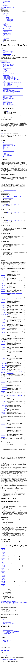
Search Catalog (4, 11)
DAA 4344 (4, 408)
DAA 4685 (3, 410)
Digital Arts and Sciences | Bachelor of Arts (12, 82)
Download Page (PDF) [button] (5, 655)
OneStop (5, 642)
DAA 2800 (3, 285)
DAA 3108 (4, 362)
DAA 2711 (3, 310)
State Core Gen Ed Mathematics (7, 333)
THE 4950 (3, 393)
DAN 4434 (3, 369)
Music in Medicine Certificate (9, 92)
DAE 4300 (3, 412)
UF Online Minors (9, 20)
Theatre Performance (7, 102)
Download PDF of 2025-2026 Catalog (8, 659)
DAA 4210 (4, 406)
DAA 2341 (20, 196)
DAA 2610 (3, 307)
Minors (7, 17)
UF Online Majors (9, 19)
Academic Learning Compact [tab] (9, 156)
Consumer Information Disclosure (10, 619)
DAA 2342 (20, 212)
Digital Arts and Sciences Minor (9, 78)
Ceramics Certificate (7, 72)
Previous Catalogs (7, 37)
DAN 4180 (3, 435)
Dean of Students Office (8, 630)
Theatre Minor (6, 101)
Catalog (2, 8)
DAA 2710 (3, 287)
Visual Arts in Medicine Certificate (10, 105)
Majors (7, 15)
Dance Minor (6, 75)
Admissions (5, 628)
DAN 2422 (3, 367)
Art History (5, 66)
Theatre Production (7, 103)
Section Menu (3, 60)
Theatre (4, 99)
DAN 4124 (3, 392)
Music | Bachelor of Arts (8, 97)
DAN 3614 (3, 353)
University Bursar (6, 633)
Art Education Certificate (8, 65)
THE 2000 (3, 372)
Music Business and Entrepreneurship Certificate (13, 88)
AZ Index (5, 2)
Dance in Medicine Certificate (9, 73)
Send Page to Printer (5, 650)
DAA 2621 (5, 205)
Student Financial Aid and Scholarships (11, 631)
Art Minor (5, 69)
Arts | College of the (7, 54)
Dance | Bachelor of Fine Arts (9, 77)
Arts (8, 111)
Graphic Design (6, 83)
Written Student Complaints (8, 623)
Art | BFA (5, 71)
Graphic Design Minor (7, 84)
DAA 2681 (5, 198)
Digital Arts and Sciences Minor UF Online (12, 79)
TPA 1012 (3, 291)
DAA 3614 (3, 391)
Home (4, 50)
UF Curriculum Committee (8, 632)
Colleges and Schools (7, 52)
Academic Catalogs (7, 33)
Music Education (6, 89)
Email (2, 133)
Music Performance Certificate (9, 93)
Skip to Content (6, 1)
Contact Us (5, 641)
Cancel (2, 663)
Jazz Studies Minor (7, 85)
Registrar (5, 41)
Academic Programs (10, 21)
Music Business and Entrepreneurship (11, 86)
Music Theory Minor (7, 96)
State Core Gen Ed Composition (7, 314)
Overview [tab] (5, 153)
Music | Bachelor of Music (8, 98)
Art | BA (5, 70)
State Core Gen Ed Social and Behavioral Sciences (11, 395)
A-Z (6, 27)
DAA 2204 (15, 196)
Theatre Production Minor (8, 104)
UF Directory (6, 621)
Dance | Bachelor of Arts (8, 76)
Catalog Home (6, 4)
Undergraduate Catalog (8, 51)
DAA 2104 (9, 196)
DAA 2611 (3, 329)
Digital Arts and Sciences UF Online (10, 81)
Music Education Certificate (9, 90)
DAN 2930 (10, 198)
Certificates (8, 18)
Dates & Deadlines (7, 34)
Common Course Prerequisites (10, 190)
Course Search (9, 26)
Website (2, 128)
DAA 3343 (4, 365)
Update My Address (7, 622)
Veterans (5, 634)
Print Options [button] (6, 38)
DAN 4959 (3, 413)
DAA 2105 (9, 212)
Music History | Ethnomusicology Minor (11, 91)
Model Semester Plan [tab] (7, 155)
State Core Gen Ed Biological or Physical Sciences (11, 293)
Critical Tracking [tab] (6, 154)
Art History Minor (7, 68)
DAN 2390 (3, 328)
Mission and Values (7, 640)
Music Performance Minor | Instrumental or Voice (13, 95)
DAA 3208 (4, 363)
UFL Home (5, 5)
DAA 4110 (4, 405)
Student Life (5, 35)
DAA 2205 (15, 212)
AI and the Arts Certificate (8, 64)
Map (1, 137)
